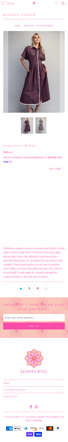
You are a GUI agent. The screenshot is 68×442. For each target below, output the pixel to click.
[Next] (62, 72)
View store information (18, 238)
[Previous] (5, 72)
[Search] (56, 3)
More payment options (34, 232)
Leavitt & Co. (18, 416)
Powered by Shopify (35, 416)
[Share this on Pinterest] (37, 288)
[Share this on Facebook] (29, 288)
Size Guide (55, 168)
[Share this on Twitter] (21, 288)
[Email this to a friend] (46, 288)
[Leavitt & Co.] (34, 3)
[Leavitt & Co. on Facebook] (31, 407)
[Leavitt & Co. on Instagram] (36, 407)
